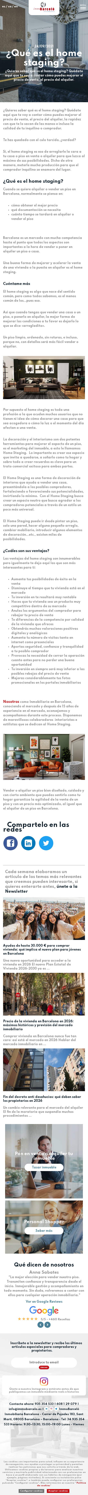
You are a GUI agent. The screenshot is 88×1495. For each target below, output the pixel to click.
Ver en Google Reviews (44, 1302)
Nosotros (11, 702)
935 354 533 (44, 1404)
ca (9, 6)
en (16, 6)
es (3, 6)
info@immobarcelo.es (25, 1409)
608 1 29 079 (66, 1404)
